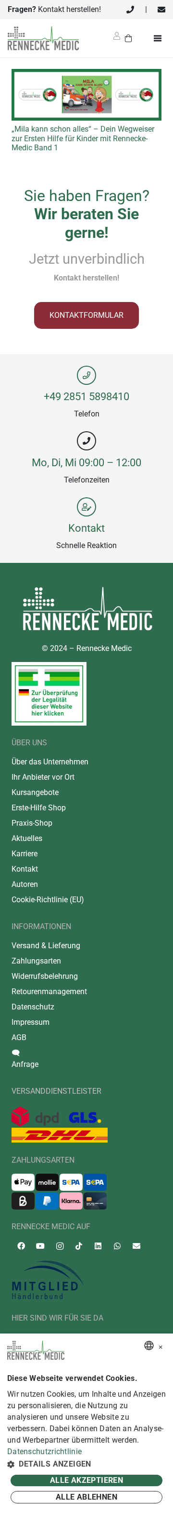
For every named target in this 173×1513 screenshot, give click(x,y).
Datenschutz (33, 1006)
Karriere (24, 853)
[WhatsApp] (117, 1246)
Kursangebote (35, 792)
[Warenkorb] (128, 38)
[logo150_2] (86, 1280)
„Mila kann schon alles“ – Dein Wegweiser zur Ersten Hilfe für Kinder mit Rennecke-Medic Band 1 (83, 138)
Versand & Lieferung (46, 945)
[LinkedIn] (98, 1246)
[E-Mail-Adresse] (136, 1246)
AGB (19, 1037)
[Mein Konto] (116, 39)
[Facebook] (21, 1246)
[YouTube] (40, 1246)
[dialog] (86, 1423)
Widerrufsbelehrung (45, 976)
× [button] (161, 1346)
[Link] (130, 9)
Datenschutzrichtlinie (44, 1451)
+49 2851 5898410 (86, 396)
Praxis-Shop (32, 823)
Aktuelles (27, 838)
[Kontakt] (86, 506)
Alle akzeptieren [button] (86, 1480)
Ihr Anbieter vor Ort (43, 777)
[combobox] (149, 1345)
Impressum (30, 1022)
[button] (86, 1464)
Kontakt (86, 528)
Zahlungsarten (36, 960)
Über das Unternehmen (50, 761)
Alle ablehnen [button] (86, 1497)
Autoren (25, 884)
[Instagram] (59, 1246)
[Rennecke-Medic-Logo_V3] (43, 38)
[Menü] (160, 38)
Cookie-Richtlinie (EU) (48, 899)
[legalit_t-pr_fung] (49, 694)
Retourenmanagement (49, 991)
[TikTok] (78, 1246)
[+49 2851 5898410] (86, 375)
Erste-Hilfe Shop (39, 807)
